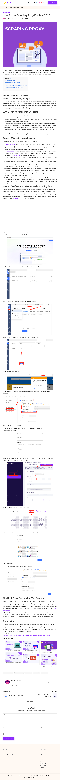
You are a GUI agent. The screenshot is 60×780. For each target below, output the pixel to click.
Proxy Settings (43, 767)
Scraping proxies (37, 672)
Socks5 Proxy (43, 765)
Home (4, 7)
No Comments (25, 18)
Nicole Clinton (16, 681)
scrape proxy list (28, 672)
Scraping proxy (44, 672)
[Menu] (29, 2)
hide (10, 78)
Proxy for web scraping (18, 672)
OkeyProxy (15, 198)
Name (5, 728)
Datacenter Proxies (10, 144)
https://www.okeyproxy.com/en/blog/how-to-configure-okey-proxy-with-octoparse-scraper (26, 635)
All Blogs (42, 754)
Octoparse (14, 235)
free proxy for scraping (8, 672)
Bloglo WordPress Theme (30, 777)
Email (23, 728)
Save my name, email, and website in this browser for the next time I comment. (21, 734)
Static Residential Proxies (9, 757)
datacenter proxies (16, 155)
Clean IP (42, 761)
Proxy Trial (42, 757)
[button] (52, 2)
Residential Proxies (9, 151)
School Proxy (43, 763)
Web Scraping (6, 12)
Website (42, 728)
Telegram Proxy (43, 759)
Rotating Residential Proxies (9, 754)
